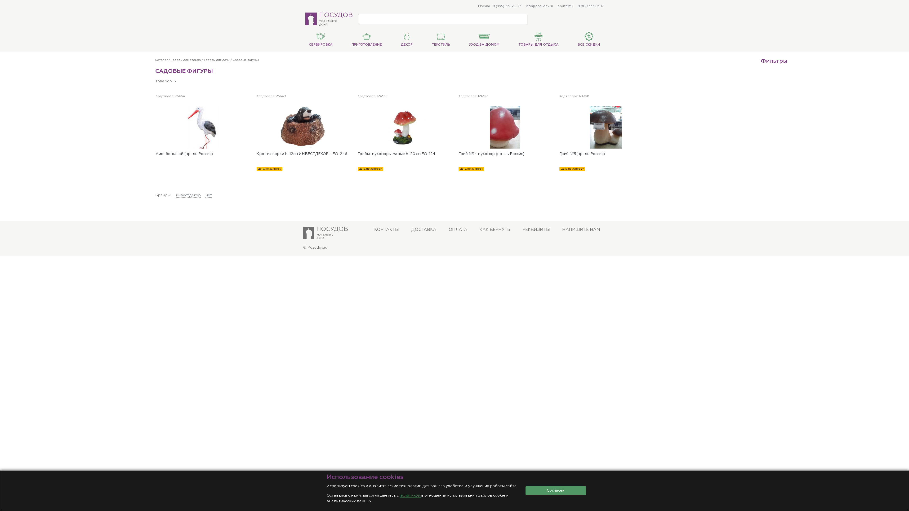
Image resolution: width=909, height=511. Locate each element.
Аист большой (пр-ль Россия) (184, 154)
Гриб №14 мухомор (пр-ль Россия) (492, 154)
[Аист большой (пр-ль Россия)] (246, 109)
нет (208, 195)
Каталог (161, 60)
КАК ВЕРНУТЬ (495, 230)
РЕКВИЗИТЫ (536, 230)
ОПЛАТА (458, 230)
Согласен (556, 491)
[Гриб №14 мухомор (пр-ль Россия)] (549, 109)
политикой (410, 496)
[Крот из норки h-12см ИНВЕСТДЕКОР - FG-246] (347, 109)
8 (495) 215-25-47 (507, 6)
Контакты (565, 6)
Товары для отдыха (186, 60)
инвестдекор (188, 195)
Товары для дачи (217, 60)
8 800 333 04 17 (591, 6)
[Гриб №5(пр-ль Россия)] (650, 109)
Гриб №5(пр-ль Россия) (582, 154)
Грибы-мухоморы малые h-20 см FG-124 (396, 154)
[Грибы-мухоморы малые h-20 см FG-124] (448, 109)
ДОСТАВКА (423, 230)
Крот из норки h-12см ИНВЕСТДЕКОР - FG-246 (302, 154)
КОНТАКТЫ (386, 230)
